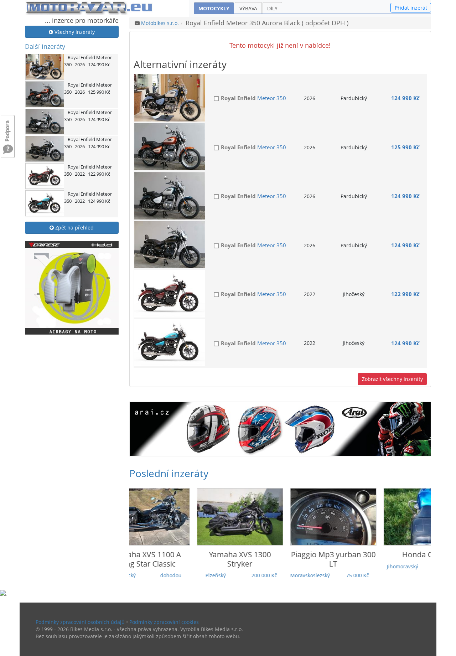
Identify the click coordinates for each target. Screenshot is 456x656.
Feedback (8, 127)
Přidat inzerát (411, 7)
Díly (272, 8)
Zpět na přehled (74, 227)
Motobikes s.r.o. (160, 23)
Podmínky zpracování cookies (164, 622)
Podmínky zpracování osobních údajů (80, 622)
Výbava (248, 8)
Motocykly (213, 8)
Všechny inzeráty (74, 32)
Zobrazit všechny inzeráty (392, 379)
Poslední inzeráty (168, 473)
